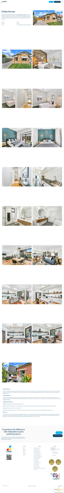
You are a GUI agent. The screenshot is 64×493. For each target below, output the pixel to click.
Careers (24, 454)
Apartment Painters (37, 462)
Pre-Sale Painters (37, 450)
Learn (24, 452)
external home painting (21, 14)
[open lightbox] (17, 49)
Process (24, 451)
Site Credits (60, 485)
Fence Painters (36, 463)
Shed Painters (36, 461)
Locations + (36, 469)
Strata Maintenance (37, 452)
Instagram (30, 485)
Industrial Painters (37, 454)
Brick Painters (36, 459)
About (24, 449)
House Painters (36, 449)
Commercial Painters (37, 453)
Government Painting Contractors (40, 468)
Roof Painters (36, 460)
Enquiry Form (53, 450)
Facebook (34, 485)
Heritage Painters (37, 451)
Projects (24, 450)
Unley (13, 15)
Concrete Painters (37, 458)
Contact (24, 453)
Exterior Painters (37, 467)
